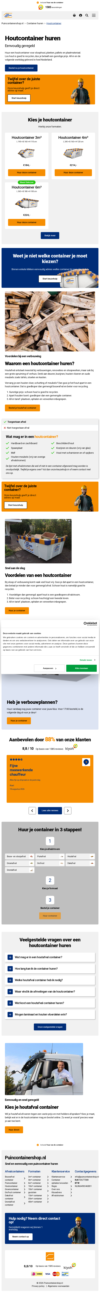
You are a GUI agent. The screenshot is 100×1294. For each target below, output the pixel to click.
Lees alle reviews (50, 810)
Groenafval (12, 863)
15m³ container (35, 1195)
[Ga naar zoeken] (87, 15)
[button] (32, 810)
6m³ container (34, 1183)
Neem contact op (20, 1236)
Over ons (56, 1189)
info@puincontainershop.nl (87, 1177)
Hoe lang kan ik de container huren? (36, 968)
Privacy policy (38, 1286)
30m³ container (35, 1198)
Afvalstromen (58, 1195)
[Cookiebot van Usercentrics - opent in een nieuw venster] (85, 624)
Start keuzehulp (19, 98)
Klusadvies (57, 1192)
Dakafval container (9, 1197)
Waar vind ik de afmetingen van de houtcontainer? (45, 991)
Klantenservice (58, 1177)
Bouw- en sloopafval (16, 856)
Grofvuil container (13, 1192)
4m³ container (34, 1180)
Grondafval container (10, 1203)
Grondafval (12, 870)
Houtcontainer (11, 1186)
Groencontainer (12, 1189)
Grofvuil (40, 863)
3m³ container (34, 1177)
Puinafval (41, 856)
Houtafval (71, 856)
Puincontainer (11, 1183)
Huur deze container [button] (26, 172)
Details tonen (86, 660)
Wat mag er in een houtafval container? (38, 957)
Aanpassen (48, 668)
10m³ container (35, 1186)
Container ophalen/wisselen (60, 1181)
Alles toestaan (81, 668)
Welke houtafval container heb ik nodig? (39, 980)
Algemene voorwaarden (58, 1286)
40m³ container (35, 1202)
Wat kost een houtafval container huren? (39, 1003)
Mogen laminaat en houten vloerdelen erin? (41, 1014)
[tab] (50, 422)
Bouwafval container (9, 1178)
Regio (54, 1186)
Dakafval (71, 863)
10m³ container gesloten (35, 1191)
